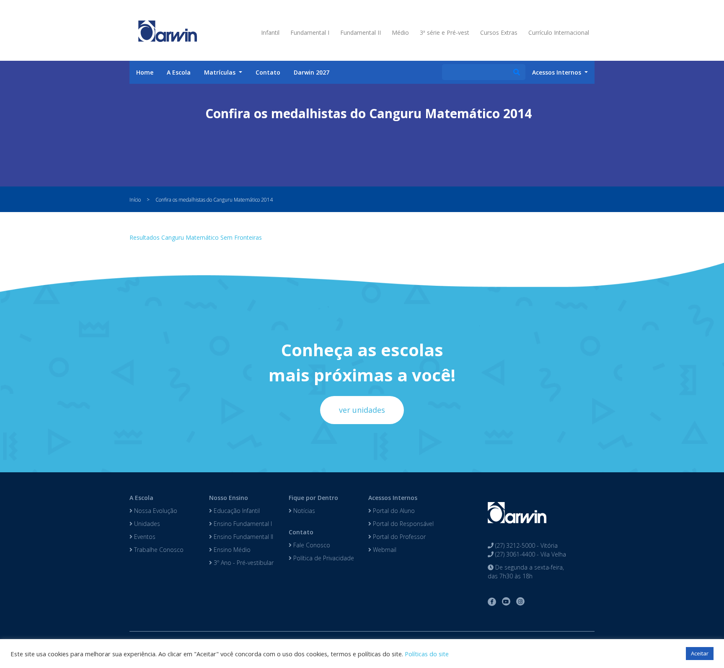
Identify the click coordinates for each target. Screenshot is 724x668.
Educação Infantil (236, 511)
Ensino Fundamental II (242, 537)
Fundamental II (360, 32)
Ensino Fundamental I (242, 524)
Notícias (303, 511)
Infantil (270, 32)
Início (135, 199)
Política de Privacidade (323, 558)
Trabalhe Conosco (158, 550)
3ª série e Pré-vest (444, 32)
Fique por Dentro (313, 498)
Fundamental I (309, 32)
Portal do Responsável (402, 524)
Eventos (143, 537)
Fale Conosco (311, 545)
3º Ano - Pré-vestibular (243, 563)
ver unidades (362, 410)
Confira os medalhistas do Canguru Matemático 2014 (214, 199)
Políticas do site (427, 654)
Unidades (146, 524)
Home (144, 72)
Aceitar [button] (699, 653)
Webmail (383, 550)
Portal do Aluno (393, 511)
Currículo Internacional (558, 32)
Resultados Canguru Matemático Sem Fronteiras (195, 237)
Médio (400, 32)
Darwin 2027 (311, 72)
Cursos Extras (498, 32)
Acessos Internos (392, 498)
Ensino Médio (231, 550)
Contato (268, 72)
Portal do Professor (398, 537)
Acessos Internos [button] (557, 72)
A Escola (179, 72)
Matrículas (220, 72)
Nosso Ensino (228, 498)
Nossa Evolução (154, 511)
